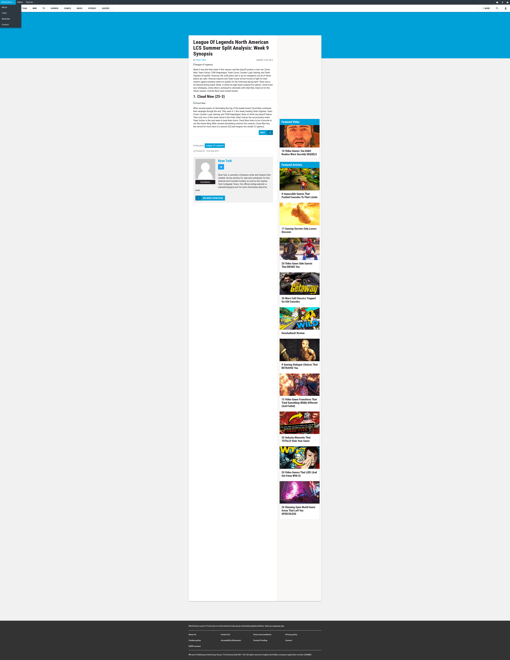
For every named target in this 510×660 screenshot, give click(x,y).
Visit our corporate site (274, 626)
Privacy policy (291, 634)
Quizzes (29, 2)
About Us (192, 634)
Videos (20, 2)
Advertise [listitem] (6, 19)
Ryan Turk (201, 60)
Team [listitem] (4, 13)
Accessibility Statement (231, 640)
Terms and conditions (262, 634)
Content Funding (260, 640)
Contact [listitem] (5, 25)
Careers (288, 640)
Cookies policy (195, 640)
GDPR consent (195, 646)
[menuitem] (8, 2)
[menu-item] (25, 8)
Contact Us (225, 634)
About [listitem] (4, 7)
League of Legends (215, 145)
